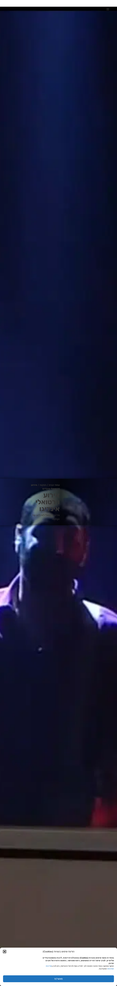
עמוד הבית (54, 485)
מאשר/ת (58, 978)
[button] (4, 951)
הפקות (43, 485)
